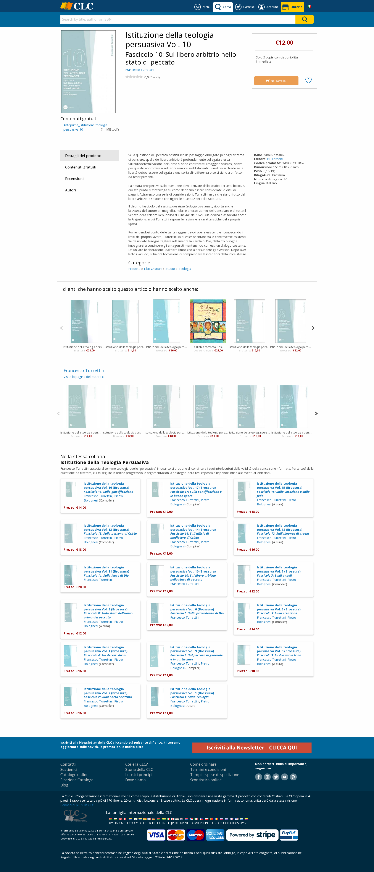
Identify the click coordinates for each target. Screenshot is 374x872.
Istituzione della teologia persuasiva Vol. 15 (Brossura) (283, 489)
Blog (64, 785)
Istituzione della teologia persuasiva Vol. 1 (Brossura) (192, 693)
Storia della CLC (139, 769)
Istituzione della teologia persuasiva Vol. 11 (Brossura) (106, 571)
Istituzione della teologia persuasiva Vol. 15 (166, 432)
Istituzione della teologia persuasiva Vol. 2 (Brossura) (108, 693)
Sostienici (68, 769)
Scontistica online (206, 779)
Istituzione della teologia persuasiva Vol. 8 (290, 347)
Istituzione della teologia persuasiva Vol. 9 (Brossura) (196, 653)
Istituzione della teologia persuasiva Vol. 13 (208, 432)
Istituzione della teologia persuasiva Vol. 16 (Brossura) (108, 487)
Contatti (68, 764)
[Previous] (61, 327)
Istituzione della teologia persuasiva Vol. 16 (81, 432)
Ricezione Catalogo (77, 779)
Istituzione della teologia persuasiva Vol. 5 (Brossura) (279, 609)
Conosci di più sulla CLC (77, 805)
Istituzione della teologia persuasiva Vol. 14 (250, 432)
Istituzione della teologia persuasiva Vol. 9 (125, 347)
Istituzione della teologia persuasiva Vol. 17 (124, 432)
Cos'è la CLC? (136, 764)
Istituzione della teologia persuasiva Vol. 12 (292, 432)
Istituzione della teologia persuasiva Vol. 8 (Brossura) (108, 611)
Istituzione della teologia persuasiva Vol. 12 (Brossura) (283, 529)
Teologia (184, 269)
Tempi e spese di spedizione (214, 774)
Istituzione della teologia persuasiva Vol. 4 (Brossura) (105, 651)
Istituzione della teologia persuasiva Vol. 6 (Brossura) (197, 609)
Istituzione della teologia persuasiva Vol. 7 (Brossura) (279, 571)
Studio (170, 269)
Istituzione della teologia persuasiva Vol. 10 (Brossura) (193, 573)
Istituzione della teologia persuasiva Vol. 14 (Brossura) (193, 531)
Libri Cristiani (153, 269)
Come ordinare (203, 764)
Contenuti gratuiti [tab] (80, 167)
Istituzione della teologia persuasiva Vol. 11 (84, 347)
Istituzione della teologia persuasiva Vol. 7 (249, 347)
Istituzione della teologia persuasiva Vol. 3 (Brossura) (279, 651)
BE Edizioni (275, 159)
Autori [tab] (70, 190)
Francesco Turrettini (139, 70)
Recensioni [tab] (74, 178)
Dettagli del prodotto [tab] (83, 155)
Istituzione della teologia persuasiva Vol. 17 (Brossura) (196, 489)
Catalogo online (74, 774)
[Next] (313, 327)
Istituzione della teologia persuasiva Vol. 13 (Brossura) (110, 529)
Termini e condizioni (208, 769)
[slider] (134, 76)
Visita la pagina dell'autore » (84, 377)
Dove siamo (135, 779)
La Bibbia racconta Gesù (208, 347)
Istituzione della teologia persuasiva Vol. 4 (166, 347)
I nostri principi (138, 774)
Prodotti (134, 269)
